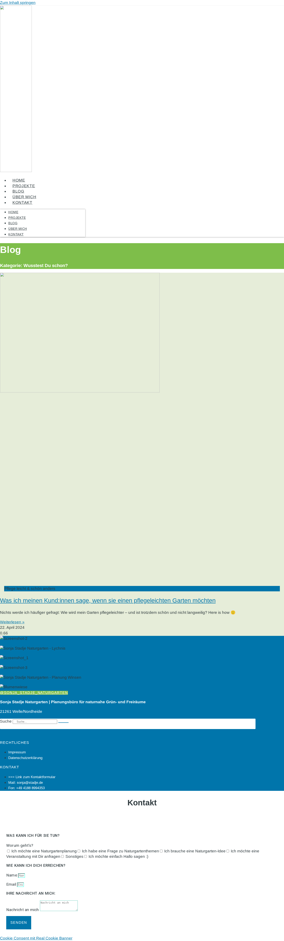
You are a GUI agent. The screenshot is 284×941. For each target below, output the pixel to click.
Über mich (24, 197)
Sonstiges (74, 856)
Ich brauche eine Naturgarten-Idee (195, 851)
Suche (6, 721)
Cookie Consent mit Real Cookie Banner (36, 938)
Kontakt (22, 202)
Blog (18, 191)
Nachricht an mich (23, 909)
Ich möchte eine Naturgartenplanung (44, 851)
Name (12, 875)
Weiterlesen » (12, 622)
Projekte (23, 186)
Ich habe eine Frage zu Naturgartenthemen (120, 851)
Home (18, 180)
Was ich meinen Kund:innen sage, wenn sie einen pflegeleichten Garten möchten (108, 600)
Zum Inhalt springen (18, 2)
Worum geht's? (19, 845)
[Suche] (63, 722)
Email (11, 884)
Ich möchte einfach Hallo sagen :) (118, 856)
